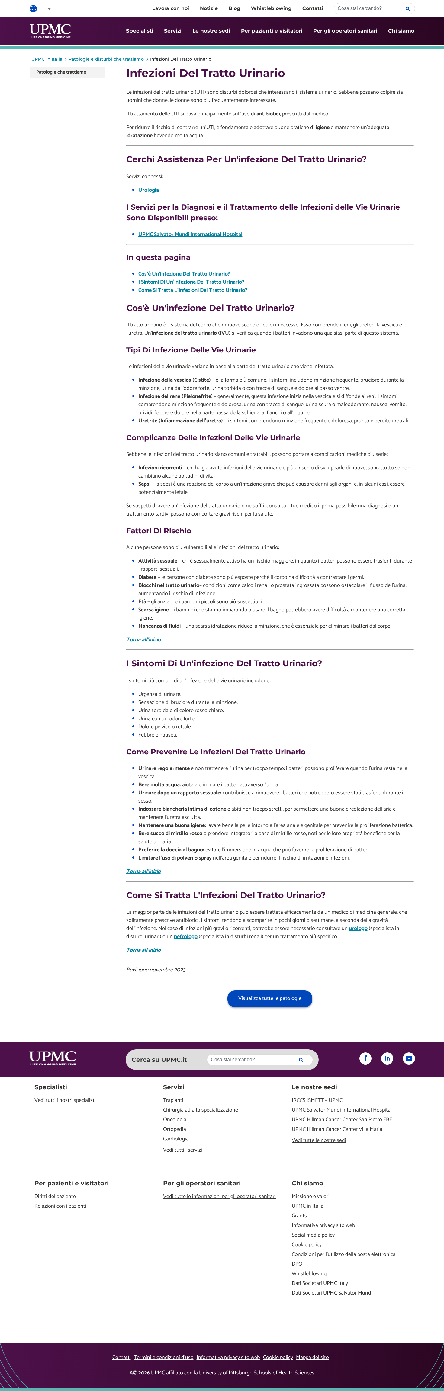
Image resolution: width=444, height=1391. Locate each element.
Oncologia (174, 1120)
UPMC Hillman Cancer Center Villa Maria (337, 1129)
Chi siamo (401, 31)
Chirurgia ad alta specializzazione (200, 1110)
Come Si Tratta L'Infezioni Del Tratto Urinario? (192, 290)
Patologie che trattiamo (61, 72)
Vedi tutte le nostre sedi (319, 1141)
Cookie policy (307, 1245)
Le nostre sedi (211, 31)
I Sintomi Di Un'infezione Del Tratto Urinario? (191, 282)
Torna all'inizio (143, 639)
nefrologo (186, 936)
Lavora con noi (170, 8)
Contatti (312, 8)
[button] (45, 8)
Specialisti (139, 31)
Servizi (173, 31)
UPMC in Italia (307, 1206)
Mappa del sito (312, 1357)
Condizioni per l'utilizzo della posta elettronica (344, 1255)
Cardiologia (176, 1139)
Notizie (209, 8)
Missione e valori (311, 1197)
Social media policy (313, 1235)
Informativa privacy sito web (323, 1226)
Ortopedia (174, 1129)
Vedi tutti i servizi (182, 1150)
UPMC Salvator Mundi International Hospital (190, 234)
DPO (297, 1264)
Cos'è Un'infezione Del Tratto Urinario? (184, 274)
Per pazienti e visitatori (271, 31)
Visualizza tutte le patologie (269, 998)
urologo (358, 928)
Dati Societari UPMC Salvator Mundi (332, 1293)
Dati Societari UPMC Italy (320, 1283)
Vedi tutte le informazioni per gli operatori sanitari (219, 1197)
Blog (234, 8)
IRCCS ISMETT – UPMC (317, 1100)
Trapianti (173, 1100)
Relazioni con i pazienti (60, 1206)
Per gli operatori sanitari (345, 31)
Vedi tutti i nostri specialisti (65, 1100)
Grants (299, 1216)
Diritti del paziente (55, 1197)
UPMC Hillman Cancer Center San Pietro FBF (342, 1120)
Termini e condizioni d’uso (164, 1357)
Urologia (148, 190)
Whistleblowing (271, 8)
